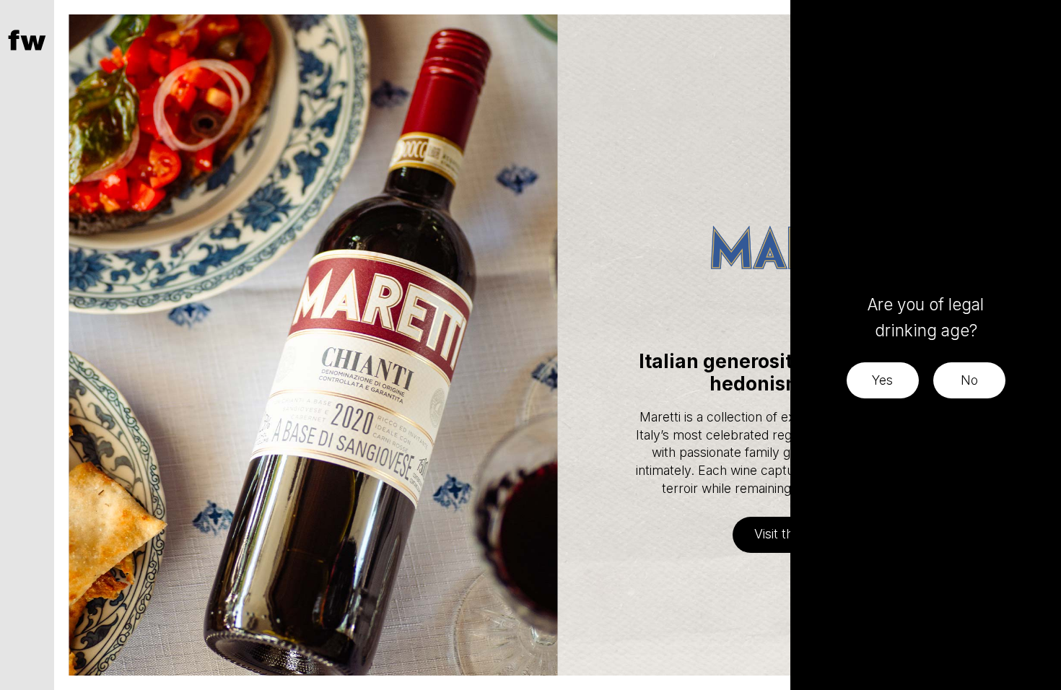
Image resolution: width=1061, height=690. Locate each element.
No (969, 380)
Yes (882, 380)
